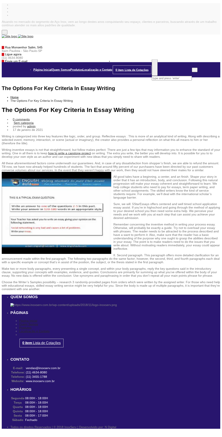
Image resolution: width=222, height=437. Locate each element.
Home (14, 97)
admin (31, 126)
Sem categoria (24, 123)
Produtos (76, 69)
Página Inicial (42, 69)
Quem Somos (61, 69)
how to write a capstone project (69, 153)
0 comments (21, 119)
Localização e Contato (97, 69)
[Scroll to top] (3, 433)
